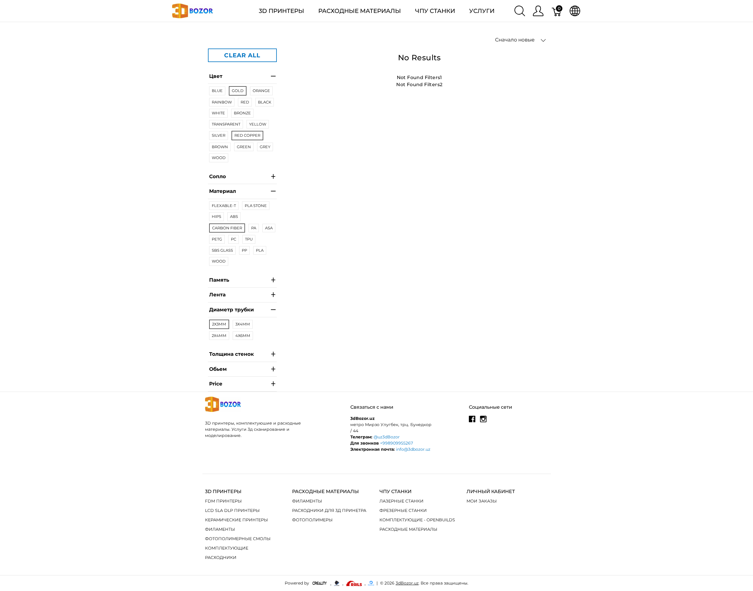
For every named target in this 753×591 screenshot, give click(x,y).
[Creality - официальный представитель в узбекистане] (320, 583)
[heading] (242, 384)
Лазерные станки (401, 501)
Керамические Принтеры (236, 519)
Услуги (481, 10)
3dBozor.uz (407, 583)
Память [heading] (219, 280)
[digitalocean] (371, 583)
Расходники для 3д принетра (329, 510)
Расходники (220, 557)
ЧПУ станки (435, 10)
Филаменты (220, 529)
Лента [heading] (217, 295)
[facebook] (472, 421)
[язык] (575, 11)
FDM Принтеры (223, 501)
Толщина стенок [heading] (231, 354)
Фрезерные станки (403, 510)
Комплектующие (226, 548)
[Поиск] (519, 11)
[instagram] (483, 421)
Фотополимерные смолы (238, 538)
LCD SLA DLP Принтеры (232, 510)
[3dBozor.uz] (192, 10)
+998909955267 (396, 443)
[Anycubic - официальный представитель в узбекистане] (337, 583)
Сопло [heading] (217, 176)
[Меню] (538, 11)
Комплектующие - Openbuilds (417, 519)
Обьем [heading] (218, 369)
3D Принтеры (281, 10)
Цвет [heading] (215, 76)
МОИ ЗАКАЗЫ (482, 501)
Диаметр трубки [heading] (231, 310)
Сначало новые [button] (515, 40)
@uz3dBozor (387, 437)
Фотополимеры (312, 519)
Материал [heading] (222, 191)
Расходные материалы (359, 10)
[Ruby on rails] (354, 583)
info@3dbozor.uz (413, 449)
